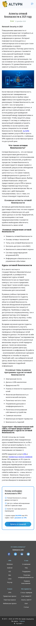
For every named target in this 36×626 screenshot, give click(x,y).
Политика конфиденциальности (25, 576)
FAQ (26, 568)
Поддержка (26, 571)
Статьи (26, 607)
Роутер (9, 582)
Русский (19, 623)
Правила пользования (25, 582)
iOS (10, 571)
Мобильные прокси (9, 603)
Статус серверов (26, 592)
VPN (25, 454)
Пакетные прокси (10, 600)
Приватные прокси (9, 596)
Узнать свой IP (26, 600)
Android (9, 568)
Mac (9, 575)
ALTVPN (26, 131)
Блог (12, 21)
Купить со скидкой (18, 524)
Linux (9, 579)
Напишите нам (18, 550)
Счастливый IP (26, 596)
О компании (26, 564)
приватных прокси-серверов (20, 457)
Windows (10, 564)
